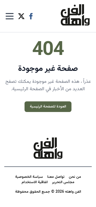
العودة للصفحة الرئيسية (48, 107)
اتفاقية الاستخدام (35, 182)
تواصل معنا (56, 177)
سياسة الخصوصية (29, 177)
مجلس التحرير (63, 182)
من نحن (75, 177)
